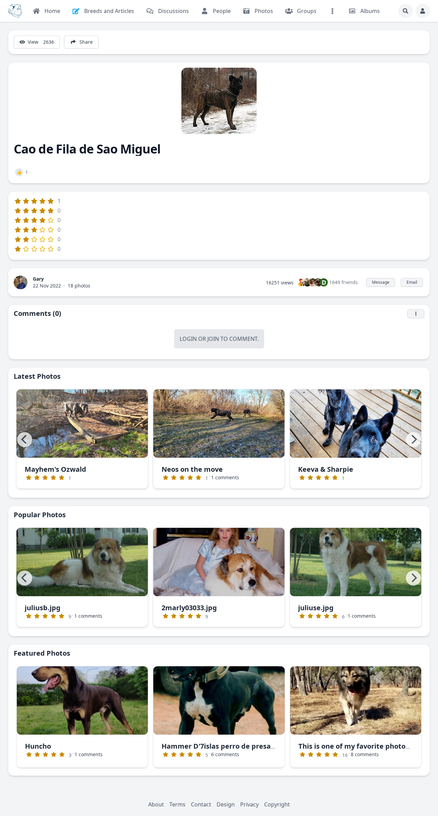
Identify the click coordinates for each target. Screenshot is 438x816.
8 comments (365, 754)
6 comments (225, 754)
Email (412, 282)
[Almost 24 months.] (82, 700)
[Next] (413, 439)
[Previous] (24, 439)
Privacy (249, 804)
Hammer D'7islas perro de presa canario (230, 746)
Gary (38, 279)
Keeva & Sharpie (325, 469)
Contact (201, 804)
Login (188, 339)
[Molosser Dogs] (15, 11)
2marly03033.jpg (189, 607)
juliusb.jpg (43, 607)
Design (226, 804)
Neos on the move (192, 469)
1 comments (225, 477)
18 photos (79, 285)
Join (213, 339)
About (156, 804)
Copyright (277, 804)
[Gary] (20, 281)
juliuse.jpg (316, 607)
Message (380, 282)
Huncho (38, 746)
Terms (177, 804)
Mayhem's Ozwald (55, 469)
